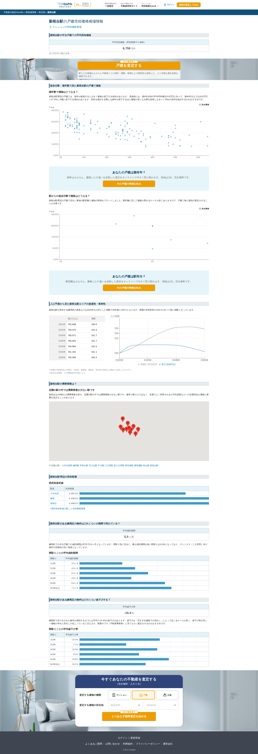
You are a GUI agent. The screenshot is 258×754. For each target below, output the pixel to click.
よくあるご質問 (93, 744)
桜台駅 (146, 465)
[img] (158, 339)
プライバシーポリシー (148, 744)
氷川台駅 (93, 465)
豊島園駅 (138, 465)
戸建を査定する (129, 65)
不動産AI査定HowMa (13, 12)
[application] (129, 133)
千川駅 (101, 465)
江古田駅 (109, 465)
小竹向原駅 (67, 465)
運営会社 (168, 744)
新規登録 (135, 737)
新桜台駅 (154, 465)
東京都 (42, 12)
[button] (150, 4)
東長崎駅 (129, 465)
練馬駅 (76, 465)
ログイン (123, 737)
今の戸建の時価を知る (129, 183)
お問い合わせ (112, 744)
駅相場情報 (31, 12)
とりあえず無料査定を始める (129, 716)
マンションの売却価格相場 (67, 26)
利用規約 (128, 744)
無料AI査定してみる (188, 5)
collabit (132, 750)
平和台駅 (84, 465)
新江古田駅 (119, 465)
